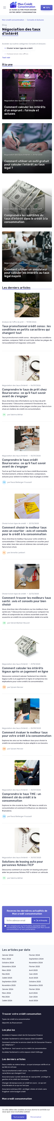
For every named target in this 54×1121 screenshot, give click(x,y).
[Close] (48, 550)
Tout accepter (19, 1117)
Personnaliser (35, 1117)
